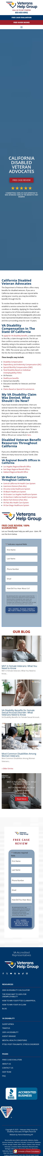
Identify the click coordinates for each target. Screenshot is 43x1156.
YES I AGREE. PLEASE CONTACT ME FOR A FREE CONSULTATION (21, 610)
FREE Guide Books (21, 22)
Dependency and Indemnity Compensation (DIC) (22, 364)
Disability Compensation (13, 362)
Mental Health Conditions (14, 1040)
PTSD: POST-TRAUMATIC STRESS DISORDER (20, 1044)
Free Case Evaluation (21, 17)
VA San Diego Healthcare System (16, 505)
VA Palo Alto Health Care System (16, 502)
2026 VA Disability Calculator (16, 990)
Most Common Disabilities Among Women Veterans (19, 754)
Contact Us (7, 1068)
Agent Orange (9, 1036)
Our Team (6, 1072)
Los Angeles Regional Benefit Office (17, 466)
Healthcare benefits (11, 378)
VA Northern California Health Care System (20, 497)
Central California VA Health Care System (19, 483)
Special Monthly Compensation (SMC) (18, 367)
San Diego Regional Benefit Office (16, 469)
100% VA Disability (10, 1032)
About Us (6, 1064)
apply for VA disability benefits (16, 336)
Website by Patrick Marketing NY (21, 1135)
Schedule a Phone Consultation (28, 1151)
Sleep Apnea (8, 1024)
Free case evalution (12, 1060)
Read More (21, 799)
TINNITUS (6, 1028)
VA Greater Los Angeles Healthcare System (20, 494)
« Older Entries (7, 768)
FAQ (4, 1076)
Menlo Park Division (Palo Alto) (15, 500)
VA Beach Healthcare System (14, 492)
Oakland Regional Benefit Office (15, 472)
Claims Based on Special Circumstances (18, 389)
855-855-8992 (21, 12)
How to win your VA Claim (14, 1005)
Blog (4, 1009)
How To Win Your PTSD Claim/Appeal (19, 1001)
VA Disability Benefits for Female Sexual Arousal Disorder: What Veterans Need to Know (18, 712)
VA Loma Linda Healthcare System (16, 489)
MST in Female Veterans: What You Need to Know (19, 667)
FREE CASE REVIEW (22, 180)
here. (29, 435)
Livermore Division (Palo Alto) (15, 486)
